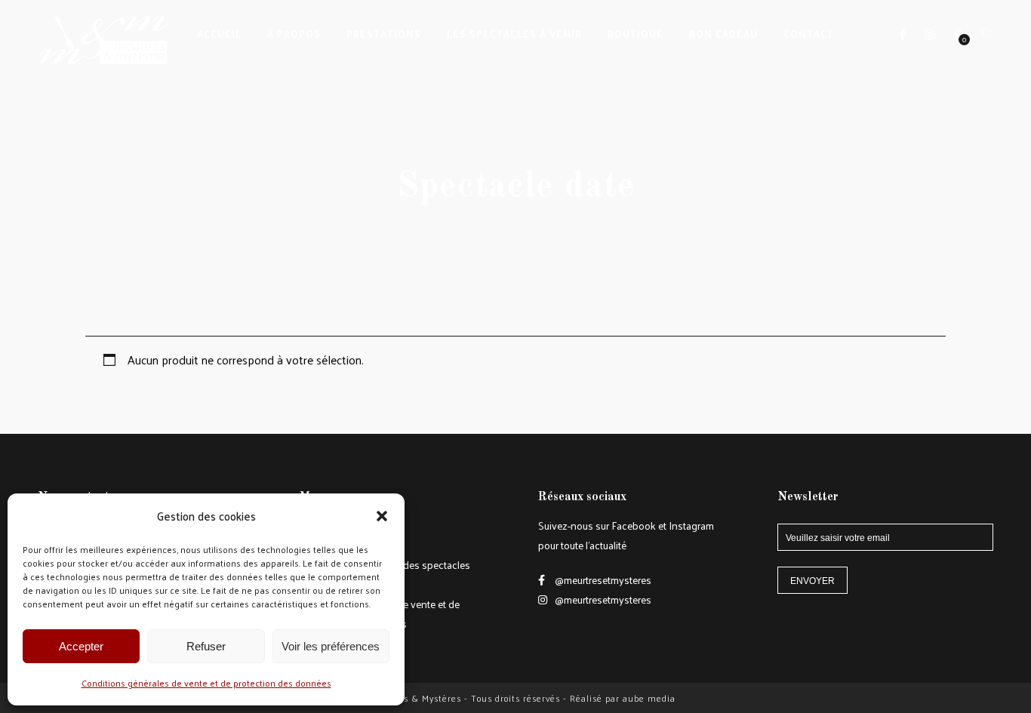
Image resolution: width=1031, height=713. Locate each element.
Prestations (383, 33)
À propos (294, 33)
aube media (649, 698)
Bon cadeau (723, 33)
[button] (381, 516)
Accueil (219, 33)
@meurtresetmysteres (601, 579)
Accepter (81, 646)
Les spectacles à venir (514, 33)
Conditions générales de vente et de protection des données (206, 683)
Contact (808, 33)
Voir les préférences (331, 646)
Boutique (635, 33)
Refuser (206, 646)
